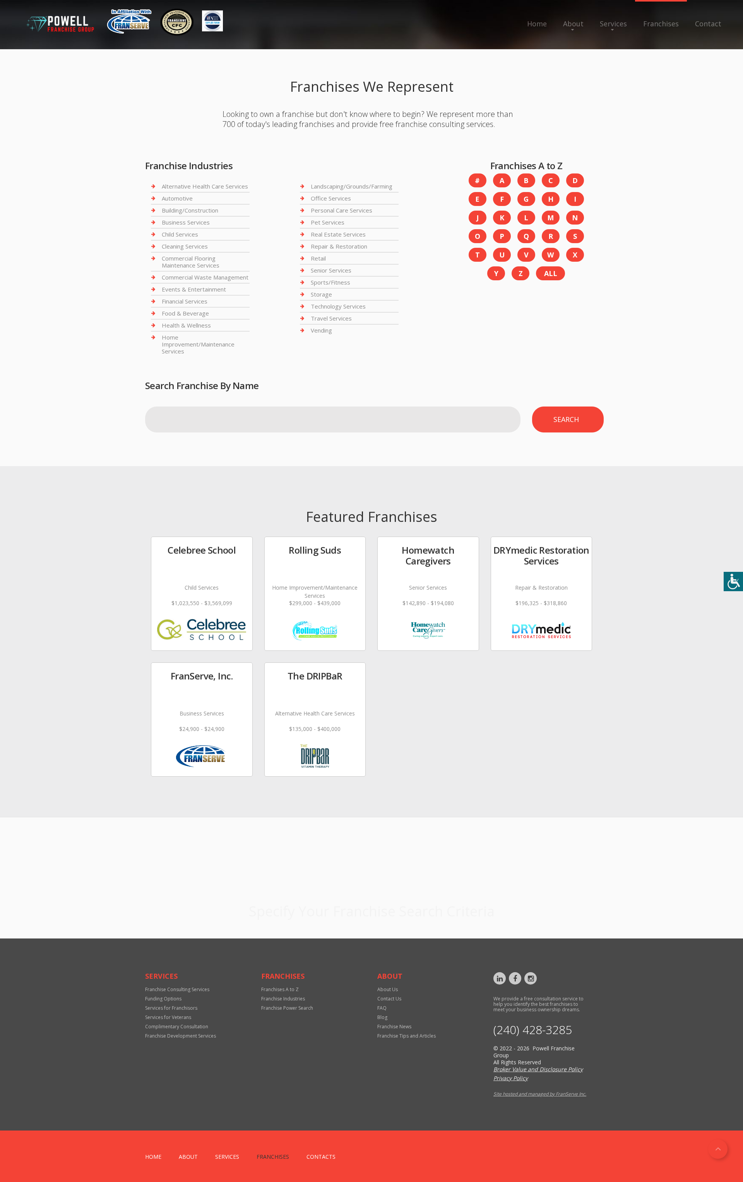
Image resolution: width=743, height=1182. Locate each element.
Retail (318, 258)
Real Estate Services (338, 234)
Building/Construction (190, 210)
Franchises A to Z (280, 989)
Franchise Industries (283, 998)
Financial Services (184, 301)
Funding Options (163, 998)
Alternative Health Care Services (205, 186)
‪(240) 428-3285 (532, 1030)
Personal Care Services (341, 210)
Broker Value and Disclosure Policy (538, 1069)
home (153, 1156)
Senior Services (331, 270)
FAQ (382, 1008)
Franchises (661, 23)
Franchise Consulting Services (177, 989)
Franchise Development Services (180, 1036)
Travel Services (331, 318)
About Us (387, 989)
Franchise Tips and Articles (406, 1036)
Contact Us (389, 998)
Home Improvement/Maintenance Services (198, 344)
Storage (321, 294)
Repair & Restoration (339, 246)
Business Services (186, 222)
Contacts (321, 1156)
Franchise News (394, 1026)
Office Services (331, 198)
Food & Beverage (185, 313)
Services (613, 23)
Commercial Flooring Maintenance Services (190, 261)
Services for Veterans (168, 1017)
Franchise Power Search (371, 891)
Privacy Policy (510, 1078)
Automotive (177, 198)
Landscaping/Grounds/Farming (351, 186)
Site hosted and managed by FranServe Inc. (539, 1094)
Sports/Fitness (330, 282)
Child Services (180, 234)
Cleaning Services (185, 246)
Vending (321, 330)
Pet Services (327, 222)
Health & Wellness (186, 325)
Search (566, 419)
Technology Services (338, 306)
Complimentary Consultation (176, 1026)
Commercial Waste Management (205, 277)
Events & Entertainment (194, 289)
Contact (708, 23)
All (550, 273)
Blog (382, 1017)
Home (537, 23)
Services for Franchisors (171, 1008)
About (573, 23)
